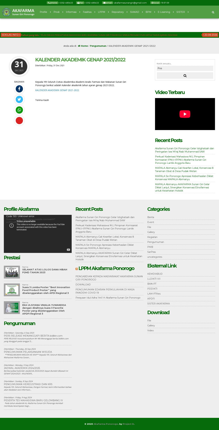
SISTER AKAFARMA (158, 303)
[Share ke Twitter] (19, 99)
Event (150, 222)
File (149, 227)
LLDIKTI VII (153, 278)
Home (84, 45)
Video (150, 330)
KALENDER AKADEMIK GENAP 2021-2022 (57, 90)
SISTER (181, 12)
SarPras (151, 252)
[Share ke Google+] (19, 120)
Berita (150, 217)
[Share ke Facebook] (19, 89)
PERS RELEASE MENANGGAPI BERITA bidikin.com (33, 335)
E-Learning (164, 12)
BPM (148, 12)
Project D (128, 424)
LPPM (101, 12)
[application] (38, 234)
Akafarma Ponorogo (106, 424)
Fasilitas (87, 12)
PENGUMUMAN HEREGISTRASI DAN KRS (28, 384)
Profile (43, 12)
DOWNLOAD (83, 284)
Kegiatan (152, 237)
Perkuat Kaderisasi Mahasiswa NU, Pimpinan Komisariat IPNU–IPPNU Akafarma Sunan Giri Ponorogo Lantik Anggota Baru (180, 159)
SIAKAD (134, 12)
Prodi (56, 12)
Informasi (71, 12)
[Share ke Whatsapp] (19, 110)
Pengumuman (98, 45)
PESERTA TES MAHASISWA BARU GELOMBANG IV (33, 400)
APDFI (151, 298)
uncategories (154, 256)
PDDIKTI (152, 288)
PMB (150, 247)
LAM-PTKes (153, 293)
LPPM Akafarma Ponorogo (106, 268)
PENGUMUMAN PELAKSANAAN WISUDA (28, 351)
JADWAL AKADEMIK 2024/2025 (22, 368)
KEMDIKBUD (155, 273)
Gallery (151, 232)
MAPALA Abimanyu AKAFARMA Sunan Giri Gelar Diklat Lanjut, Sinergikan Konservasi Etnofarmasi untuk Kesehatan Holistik (182, 187)
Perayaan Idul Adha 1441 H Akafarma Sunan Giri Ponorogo (108, 297)
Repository (118, 12)
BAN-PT (151, 283)
